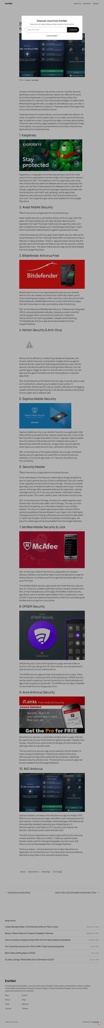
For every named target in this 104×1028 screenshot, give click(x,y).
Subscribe (73, 30)
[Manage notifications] (99, 1023)
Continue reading (52, 35)
